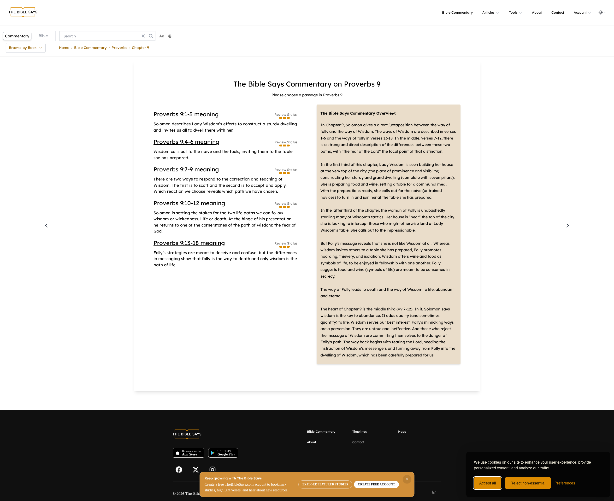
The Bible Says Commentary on (287, 83)
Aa (162, 36)
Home (64, 47)
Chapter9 (140, 47)
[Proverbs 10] (568, 225)
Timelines (359, 431)
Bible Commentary (457, 12)
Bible (43, 35)
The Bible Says (198, 493)
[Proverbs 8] (46, 225)
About (537, 12)
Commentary (17, 36)
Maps (402, 431)
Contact (557, 12)
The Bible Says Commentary (347, 113)
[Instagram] (214, 469)
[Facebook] (181, 469)
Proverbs (119, 47)
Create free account (376, 484)
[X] (197, 469)
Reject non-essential (527, 483)
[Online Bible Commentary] (23, 12)
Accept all (487, 483)
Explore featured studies (325, 484)
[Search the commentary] (150, 36)
